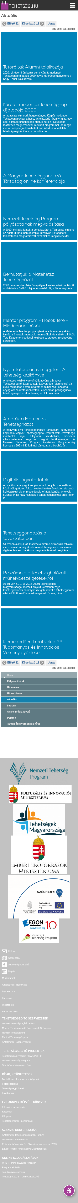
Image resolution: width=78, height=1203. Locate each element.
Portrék (11, 717)
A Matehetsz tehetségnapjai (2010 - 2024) (23, 1135)
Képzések (7, 1111)
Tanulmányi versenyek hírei (23, 723)
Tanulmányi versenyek (13, 1172)
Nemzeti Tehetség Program (16, 1060)
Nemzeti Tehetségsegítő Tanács (18, 1023)
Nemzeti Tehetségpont (13, 1032)
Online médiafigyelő (18, 711)
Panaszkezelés (10, 1011)
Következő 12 (30, 23)
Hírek (10, 675)
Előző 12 (13, 23)
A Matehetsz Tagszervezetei (16, 1042)
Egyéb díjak (8, 1093)
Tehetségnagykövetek (13, 1088)
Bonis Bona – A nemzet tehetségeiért (20, 1079)
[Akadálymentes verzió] (69, 1190)
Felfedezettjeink (10, 1084)
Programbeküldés (11, 1167)
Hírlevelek (13, 687)
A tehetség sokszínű (18, 964)
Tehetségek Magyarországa (16, 1065)
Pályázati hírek (16, 681)
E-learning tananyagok (13, 1107)
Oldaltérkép (8, 1005)
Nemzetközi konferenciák (15, 1139)
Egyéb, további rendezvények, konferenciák (24, 1148)
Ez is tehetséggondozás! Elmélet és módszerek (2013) (29, 1144)
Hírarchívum (14, 693)
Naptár (11, 971)
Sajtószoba (14, 958)
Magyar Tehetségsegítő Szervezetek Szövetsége (27, 1028)
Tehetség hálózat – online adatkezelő (20, 1176)
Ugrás (51, 23)
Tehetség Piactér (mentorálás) (17, 1121)
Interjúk (11, 705)
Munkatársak (8, 978)
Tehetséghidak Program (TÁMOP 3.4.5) (22, 1056)
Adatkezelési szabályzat (14, 984)
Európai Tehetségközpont (15, 1037)
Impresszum (8, 991)
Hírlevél (12, 951)
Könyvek (6, 1116)
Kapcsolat (7, 998)
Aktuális (12, 699)
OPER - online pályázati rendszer (19, 1163)
